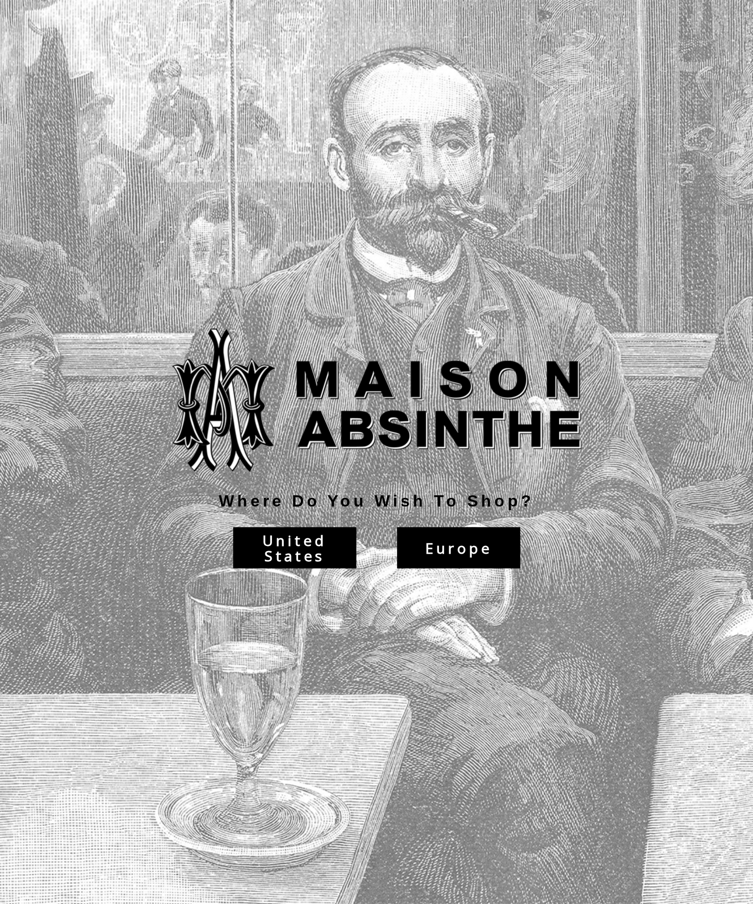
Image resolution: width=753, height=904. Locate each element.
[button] (752, 898)
